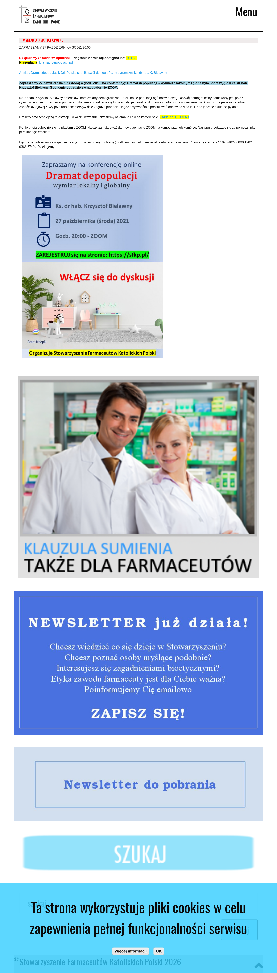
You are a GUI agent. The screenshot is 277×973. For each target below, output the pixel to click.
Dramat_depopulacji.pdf (56, 62)
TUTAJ (131, 58)
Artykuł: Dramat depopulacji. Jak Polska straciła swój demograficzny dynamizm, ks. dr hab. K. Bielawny (93, 72)
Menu (246, 11)
